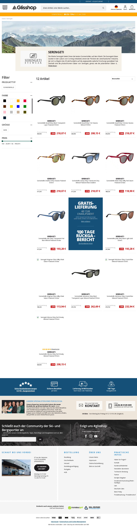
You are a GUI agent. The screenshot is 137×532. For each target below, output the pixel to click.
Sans (5, 130)
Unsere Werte (93, 457)
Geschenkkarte (69, 460)
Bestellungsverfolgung (71, 466)
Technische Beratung (121, 472)
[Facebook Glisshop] (85, 436)
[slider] (2, 141)
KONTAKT (92, 406)
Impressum (92, 460)
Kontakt (116, 463)
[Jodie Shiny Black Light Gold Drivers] (119, 216)
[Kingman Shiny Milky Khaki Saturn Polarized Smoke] (51, 274)
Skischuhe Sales (119, 489)
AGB (65, 472)
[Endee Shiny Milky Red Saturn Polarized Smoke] (119, 158)
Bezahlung (67, 457)
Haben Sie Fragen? (120, 460)
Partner (116, 475)
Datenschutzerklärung (96, 463)
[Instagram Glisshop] (90, 436)
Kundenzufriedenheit (120, 466)
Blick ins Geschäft (94, 466)
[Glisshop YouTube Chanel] (95, 436)
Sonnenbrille (8, 87)
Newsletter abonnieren (121, 469)
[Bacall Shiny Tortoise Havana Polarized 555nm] (119, 100)
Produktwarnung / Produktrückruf (125, 495)
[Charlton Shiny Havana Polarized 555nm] (51, 158)
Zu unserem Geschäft (41, 468)
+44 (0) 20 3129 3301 (123, 405)
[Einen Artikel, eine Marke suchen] (103, 8)
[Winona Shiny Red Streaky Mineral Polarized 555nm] (51, 331)
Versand (66, 463)
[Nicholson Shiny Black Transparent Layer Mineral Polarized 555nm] (85, 274)
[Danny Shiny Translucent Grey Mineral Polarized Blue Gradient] (85, 158)
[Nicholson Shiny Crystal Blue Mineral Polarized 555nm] (119, 274)
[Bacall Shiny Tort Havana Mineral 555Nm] (85, 100)
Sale (115, 486)
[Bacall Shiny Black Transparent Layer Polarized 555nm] (51, 100)
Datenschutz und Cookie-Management (73, 522)
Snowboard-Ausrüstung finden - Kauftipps (124, 482)
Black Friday (118, 492)
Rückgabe (67, 469)
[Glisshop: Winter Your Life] (24, 8)
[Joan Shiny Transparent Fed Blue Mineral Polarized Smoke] (51, 216)
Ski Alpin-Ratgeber (120, 478)
